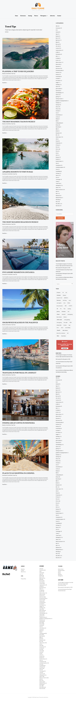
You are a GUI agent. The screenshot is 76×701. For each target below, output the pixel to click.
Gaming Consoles (61, 570)
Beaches (4, 73)
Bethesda (59, 300)
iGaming (57, 105)
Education (58, 66)
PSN (70, 322)
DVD (56, 56)
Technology (58, 179)
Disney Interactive (60, 306)
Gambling (57, 84)
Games (57, 95)
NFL (56, 135)
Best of (57, 38)
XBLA (58, 336)
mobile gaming (58, 123)
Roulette (57, 159)
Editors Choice (58, 62)
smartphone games (59, 167)
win (67, 333)
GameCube (58, 90)
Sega (69, 325)
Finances (57, 74)
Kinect (58, 314)
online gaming (59, 322)
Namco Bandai (59, 317)
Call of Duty (65, 300)
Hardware (57, 103)
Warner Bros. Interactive (61, 333)
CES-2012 (58, 46)
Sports (57, 175)
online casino (59, 320)
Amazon (64, 295)
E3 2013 (70, 306)
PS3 (56, 149)
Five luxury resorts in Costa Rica (18, 272)
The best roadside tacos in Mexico (18, 121)
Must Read (58, 127)
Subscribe (60, 218)
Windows (57, 195)
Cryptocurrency (59, 50)
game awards (58, 88)
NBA (56, 129)
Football (57, 78)
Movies (57, 125)
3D (63, 292)
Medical (57, 119)
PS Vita (57, 145)
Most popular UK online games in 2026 (63, 268)
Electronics (58, 68)
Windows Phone (59, 197)
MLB (56, 121)
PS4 (56, 151)
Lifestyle (57, 111)
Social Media (58, 171)
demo (64, 303)
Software (57, 173)
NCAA (57, 131)
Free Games (58, 80)
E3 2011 (57, 60)
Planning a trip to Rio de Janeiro (18, 71)
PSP (56, 155)
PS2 (56, 147)
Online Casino (58, 137)
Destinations (4, 174)
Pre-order (65, 322)
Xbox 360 (57, 204)
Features (57, 72)
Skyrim (62, 327)
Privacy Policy (23, 579)
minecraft (63, 314)
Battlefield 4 (66, 298)
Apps (57, 34)
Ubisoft (58, 330)
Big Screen (58, 40)
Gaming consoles (59, 99)
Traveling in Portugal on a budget (19, 372)
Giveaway (64, 311)
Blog (56, 42)
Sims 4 (58, 327)
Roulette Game (59, 161)
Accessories (58, 28)
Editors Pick (58, 64)
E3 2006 (57, 58)
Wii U (57, 193)
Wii (56, 191)
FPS (61, 309)
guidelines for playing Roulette (61, 101)
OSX (56, 139)
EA (57, 309)
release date (59, 325)
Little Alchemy (58, 115)
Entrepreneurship (59, 70)
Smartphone (58, 165)
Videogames (58, 185)
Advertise (23, 569)
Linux (57, 113)
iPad (56, 107)
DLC (66, 306)
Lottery (57, 117)
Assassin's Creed (59, 298)
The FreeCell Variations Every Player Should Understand (65, 590)
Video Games (65, 330)
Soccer (57, 169)
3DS (56, 26)
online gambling (67, 319)
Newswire (57, 133)
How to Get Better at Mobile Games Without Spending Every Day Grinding (64, 278)
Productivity (58, 143)
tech (57, 177)
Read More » (4, 82)
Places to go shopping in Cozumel (18, 473)
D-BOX (57, 52)
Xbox (57, 201)
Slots (57, 163)
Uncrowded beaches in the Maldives (20, 322)
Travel (57, 181)
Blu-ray (57, 44)
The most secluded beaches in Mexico (20, 222)
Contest (57, 48)
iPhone (57, 109)
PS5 (56, 153)
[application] (47, 15)
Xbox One (57, 206)
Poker (57, 141)
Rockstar (65, 325)
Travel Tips (13, 73)
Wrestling (57, 199)
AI (56, 30)
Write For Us (23, 572)
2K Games (58, 292)
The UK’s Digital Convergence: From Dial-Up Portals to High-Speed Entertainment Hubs (64, 265)
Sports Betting (67, 327)
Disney (69, 303)
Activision (59, 295)
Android (57, 32)
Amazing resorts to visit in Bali (17, 172)
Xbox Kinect (63, 336)
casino (70, 300)
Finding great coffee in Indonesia (18, 423)
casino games (59, 303)
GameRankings (59, 93)
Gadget (57, 82)
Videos (57, 187)
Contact (22, 570)
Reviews (57, 157)
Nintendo (65, 317)
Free (64, 309)
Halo (68, 311)
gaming (57, 97)
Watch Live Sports (59, 189)
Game (57, 86)
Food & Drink (8, 73)
